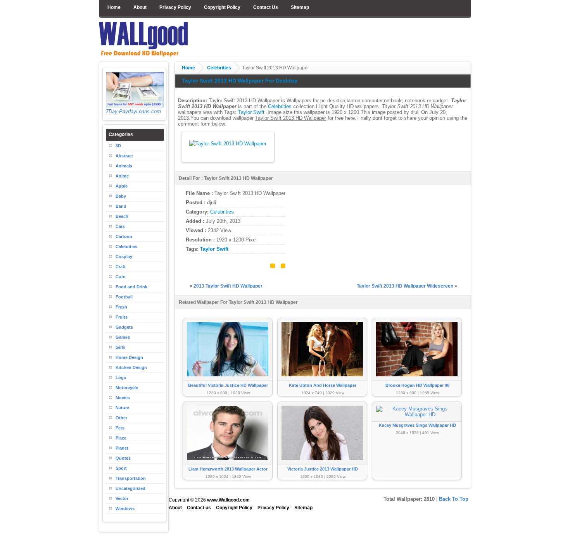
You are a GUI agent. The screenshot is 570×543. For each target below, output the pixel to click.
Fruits (122, 317)
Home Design (129, 357)
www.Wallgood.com (228, 500)
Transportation (131, 478)
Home (114, 7)
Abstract (124, 155)
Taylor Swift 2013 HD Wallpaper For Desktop (240, 81)
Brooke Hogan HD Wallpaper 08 (417, 385)
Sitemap (300, 7)
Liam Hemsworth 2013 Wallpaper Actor (228, 469)
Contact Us (265, 7)
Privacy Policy (175, 7)
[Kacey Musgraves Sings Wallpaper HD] (416, 414)
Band (121, 206)
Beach (122, 216)
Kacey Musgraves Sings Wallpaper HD (417, 425)
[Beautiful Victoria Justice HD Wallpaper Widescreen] (227, 380)
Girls (120, 347)
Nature (122, 407)
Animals (124, 166)
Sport (121, 468)
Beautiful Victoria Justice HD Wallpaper (228, 385)
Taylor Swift (251, 112)
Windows (125, 508)
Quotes (123, 458)
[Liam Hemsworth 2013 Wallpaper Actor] (227, 464)
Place (121, 438)
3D (118, 145)
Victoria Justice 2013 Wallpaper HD (322, 469)
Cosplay (124, 256)
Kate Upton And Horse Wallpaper (322, 385)
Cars (120, 226)
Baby (121, 196)
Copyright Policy (222, 7)
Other (121, 417)
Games (123, 337)
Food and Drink (131, 286)
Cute (120, 276)
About (140, 7)
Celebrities (219, 68)
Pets (120, 428)
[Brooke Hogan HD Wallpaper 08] (416, 380)
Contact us (199, 507)
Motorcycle (127, 387)
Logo (121, 377)
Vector (122, 498)
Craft (121, 266)
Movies (123, 397)
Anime (122, 176)
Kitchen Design (131, 367)
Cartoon (124, 236)
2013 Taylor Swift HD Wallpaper (228, 286)
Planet (122, 448)
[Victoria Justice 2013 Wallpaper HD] (322, 464)
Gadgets (124, 327)
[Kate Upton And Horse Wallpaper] (322, 380)
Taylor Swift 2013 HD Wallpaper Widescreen (405, 286)
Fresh (121, 307)
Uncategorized (130, 488)
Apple (122, 186)
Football (124, 297)
